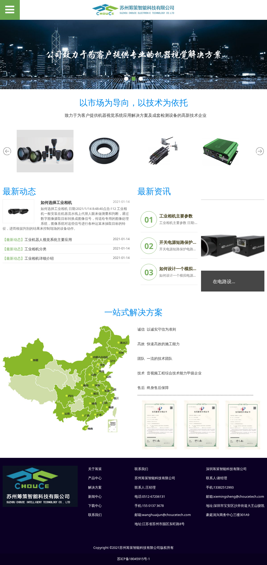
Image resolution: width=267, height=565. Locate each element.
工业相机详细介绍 (39, 258)
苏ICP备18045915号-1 (133, 559)
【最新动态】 (14, 239)
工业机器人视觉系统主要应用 (48, 239)
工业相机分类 (35, 248)
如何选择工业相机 (56, 202)
